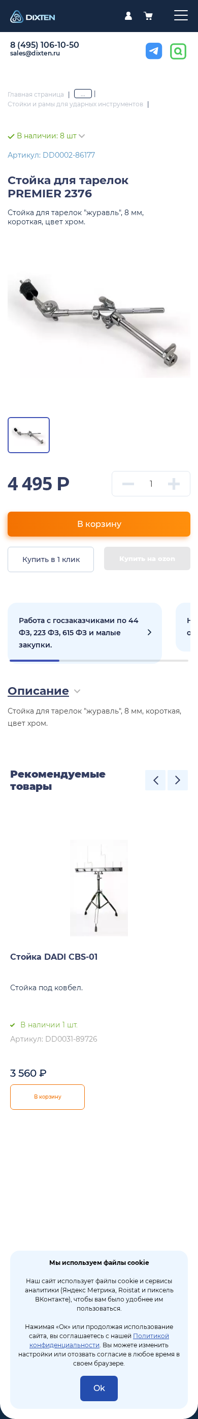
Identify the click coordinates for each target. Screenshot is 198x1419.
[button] (155, 780)
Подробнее (85, 633)
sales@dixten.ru (35, 53)
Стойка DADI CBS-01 (53, 957)
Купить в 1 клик (51, 559)
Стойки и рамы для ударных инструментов (75, 104)
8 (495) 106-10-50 (44, 45)
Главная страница (36, 94)
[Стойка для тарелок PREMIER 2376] (99, 320)
